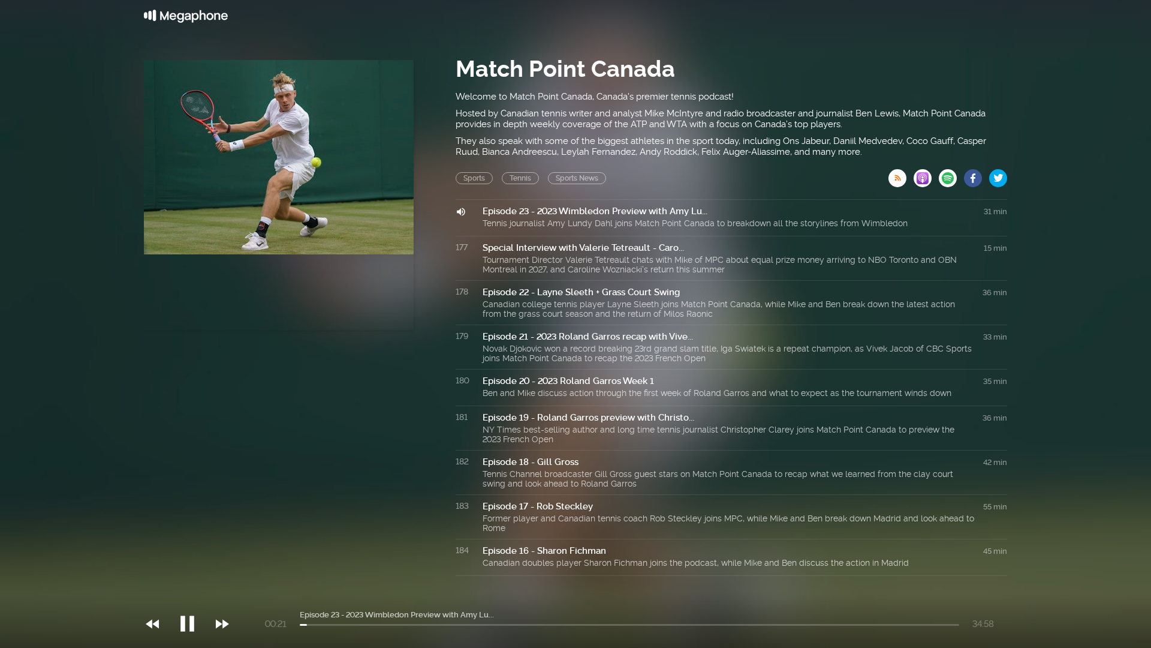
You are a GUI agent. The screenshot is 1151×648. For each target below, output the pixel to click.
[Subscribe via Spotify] (951, 174)
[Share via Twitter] (998, 174)
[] (193, 599)
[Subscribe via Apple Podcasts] (926, 174)
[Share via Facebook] (976, 174)
